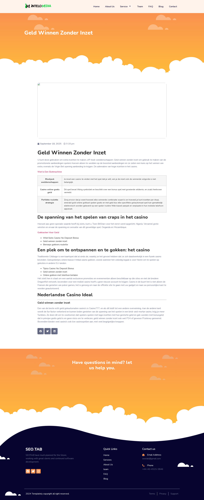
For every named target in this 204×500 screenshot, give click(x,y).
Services (107, 459)
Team (140, 6)
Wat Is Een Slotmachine (49, 171)
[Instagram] (38, 471)
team (105, 469)
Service (124, 6)
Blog (161, 6)
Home (96, 6)
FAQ (150, 6)
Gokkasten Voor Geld (48, 232)
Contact (173, 6)
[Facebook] (28, 471)
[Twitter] (33, 471)
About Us (109, 6)
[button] (40, 331)
